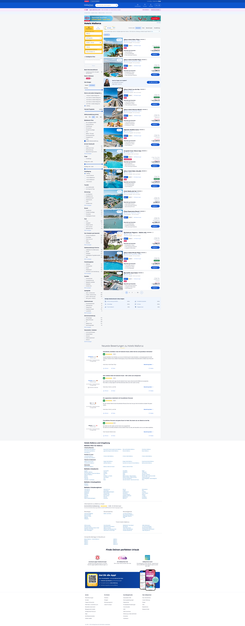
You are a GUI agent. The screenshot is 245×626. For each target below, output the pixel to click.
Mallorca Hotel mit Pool (128, 466)
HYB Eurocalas (87, 525)
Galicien (86, 494)
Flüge (124, 517)
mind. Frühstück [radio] (90, 175)
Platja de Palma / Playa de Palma (130, 477)
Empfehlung (157, 28)
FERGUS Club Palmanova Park (110, 529)
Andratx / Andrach (146, 474)
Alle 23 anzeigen (87, 153)
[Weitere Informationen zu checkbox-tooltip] (101, 71)
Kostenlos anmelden (155, 9)
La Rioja (143, 495)
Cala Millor (125, 470)
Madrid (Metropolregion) (108, 491)
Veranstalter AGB (127, 597)
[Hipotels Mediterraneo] (113, 137)
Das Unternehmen (146, 597)
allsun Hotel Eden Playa (132, 39)
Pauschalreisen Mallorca (128, 514)
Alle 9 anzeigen (87, 273)
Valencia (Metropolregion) (89, 498)
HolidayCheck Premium (90, 611)
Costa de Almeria (126, 494)
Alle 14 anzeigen (87, 205)
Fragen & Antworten (89, 602)
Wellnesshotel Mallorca (147, 462)
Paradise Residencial (127, 530)
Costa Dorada (106, 493)
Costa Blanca (87, 490)
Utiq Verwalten (126, 607)
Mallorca (86, 497)
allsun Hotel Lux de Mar (132, 89)
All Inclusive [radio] (89, 181)
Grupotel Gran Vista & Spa (132, 151)
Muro (104, 479)
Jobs (143, 604)
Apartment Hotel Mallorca (89, 449)
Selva (124, 473)
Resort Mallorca (145, 450)
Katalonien (86, 493)
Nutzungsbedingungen (128, 600)
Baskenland (125, 497)
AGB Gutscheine (127, 611)
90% (97, 117)
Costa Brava (106, 490)
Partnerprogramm (108, 602)
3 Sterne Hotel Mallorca (147, 456)
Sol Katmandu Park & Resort (148, 529)
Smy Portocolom (107, 525)
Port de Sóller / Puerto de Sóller (148, 475)
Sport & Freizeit (87, 514)
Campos (105, 472)
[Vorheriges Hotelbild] (105, 47)
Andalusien (86, 491)
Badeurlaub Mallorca (88, 466)
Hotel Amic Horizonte (88, 529)
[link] (137, 5)
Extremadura (145, 489)
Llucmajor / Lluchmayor (89, 479)
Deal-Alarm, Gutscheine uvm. (91, 604)
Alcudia (85, 470)
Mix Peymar (125, 526)
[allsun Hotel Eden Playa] (113, 47)
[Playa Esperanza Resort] (113, 219)
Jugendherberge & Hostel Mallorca (110, 450)
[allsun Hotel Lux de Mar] (113, 97)
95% (101, 117)
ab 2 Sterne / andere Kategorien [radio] (93, 101)
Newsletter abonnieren (90, 607)
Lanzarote (105, 498)
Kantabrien (125, 493)
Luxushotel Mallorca (88, 456)
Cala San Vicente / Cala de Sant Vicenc (131, 479)
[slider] (102, 89)
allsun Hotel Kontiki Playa (132, 59)
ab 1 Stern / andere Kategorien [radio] (93, 103)
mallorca (86, 543)
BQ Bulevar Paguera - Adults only (135, 232)
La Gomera (144, 497)
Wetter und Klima (107, 513)
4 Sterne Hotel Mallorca (128, 456)
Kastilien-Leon (106, 494)
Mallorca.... (115, 543)
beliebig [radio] (88, 105)
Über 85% (106, 34)
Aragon (124, 490)
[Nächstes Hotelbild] (121, 47)
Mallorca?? (115, 544)
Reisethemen (145, 607)
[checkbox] (93, 72)
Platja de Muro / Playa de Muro (129, 475)
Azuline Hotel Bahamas (128, 529)
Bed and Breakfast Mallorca (128, 449)
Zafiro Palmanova (146, 525)
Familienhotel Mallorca (89, 462)
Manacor (86, 477)
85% (93, 117)
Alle (86, 117)
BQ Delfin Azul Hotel (131, 273)
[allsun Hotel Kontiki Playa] (113, 67)
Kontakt (148, 1)
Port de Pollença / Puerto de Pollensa (92, 473)
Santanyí (105, 473)
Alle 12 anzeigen (87, 244)
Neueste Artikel (145, 609)
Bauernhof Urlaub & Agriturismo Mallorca (112, 449)
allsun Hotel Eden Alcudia (132, 171)
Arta (104, 474)
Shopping (86, 518)
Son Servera (144, 473)
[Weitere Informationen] (150, 50)
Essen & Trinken (87, 516)
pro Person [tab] (92, 85)
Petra (143, 479)
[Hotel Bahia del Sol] (113, 198)
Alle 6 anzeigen (87, 287)
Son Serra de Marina (127, 478)
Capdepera (125, 472)
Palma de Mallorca (88, 474)
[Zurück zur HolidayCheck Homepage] (88, 5)
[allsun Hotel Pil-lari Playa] (113, 260)
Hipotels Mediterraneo (131, 129)
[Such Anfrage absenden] (116, 5)
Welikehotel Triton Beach (128, 525)
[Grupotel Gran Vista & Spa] (113, 158)
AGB (124, 609)
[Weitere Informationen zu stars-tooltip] (101, 93)
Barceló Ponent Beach (147, 527)
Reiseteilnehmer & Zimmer (91, 49)
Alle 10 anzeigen (87, 312)
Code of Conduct (108, 604)
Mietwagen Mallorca (127, 516)
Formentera (144, 498)
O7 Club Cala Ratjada (146, 526)
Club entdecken (145, 9)
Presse (143, 602)
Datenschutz (126, 602)
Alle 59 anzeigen (88, 341)
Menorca (125, 498)
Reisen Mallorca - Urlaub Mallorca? (91, 539)
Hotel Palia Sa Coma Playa (109, 530)
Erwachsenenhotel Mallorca (148, 461)
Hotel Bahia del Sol (130, 191)
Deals (86, 1)
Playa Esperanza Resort (132, 211)
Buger (143, 470)
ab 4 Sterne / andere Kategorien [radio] (93, 97)
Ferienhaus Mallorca (146, 449)
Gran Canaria (106, 495)
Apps (86, 613)
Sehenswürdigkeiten (88, 513)
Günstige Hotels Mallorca (89, 457)
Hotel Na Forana (87, 526)
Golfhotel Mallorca (107, 462)
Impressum (125, 618)
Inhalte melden (88, 618)
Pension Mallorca (126, 450)
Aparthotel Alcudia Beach (109, 526)
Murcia (124, 489)
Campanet (144, 472)
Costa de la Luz (106, 489)
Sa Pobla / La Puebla (107, 475)
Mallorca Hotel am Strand (108, 466)
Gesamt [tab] (86, 85)
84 (137, 292)
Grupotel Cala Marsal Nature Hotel (91, 527)
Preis (143, 28)
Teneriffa (86, 495)
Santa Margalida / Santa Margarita (149, 478)
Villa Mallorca (87, 452)
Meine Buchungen (89, 597)
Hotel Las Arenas (107, 527)
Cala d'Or (86, 478)
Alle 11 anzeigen (87, 230)
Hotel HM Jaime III (146, 530)
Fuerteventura (126, 491)
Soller (124, 474)
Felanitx (86, 475)
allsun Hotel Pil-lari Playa (132, 252)
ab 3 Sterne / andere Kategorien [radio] (93, 99)
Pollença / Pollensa (88, 472)
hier (152, 31)
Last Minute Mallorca (127, 513)
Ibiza (143, 490)
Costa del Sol (87, 489)
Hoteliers (106, 597)
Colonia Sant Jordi (146, 477)
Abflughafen (88, 36)
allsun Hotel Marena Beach (133, 109)
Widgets (106, 600)
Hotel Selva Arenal (127, 527)
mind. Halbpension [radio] (90, 177)
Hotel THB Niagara (88, 530)
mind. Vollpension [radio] (90, 179)
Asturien (105, 497)
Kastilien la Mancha (127, 495)
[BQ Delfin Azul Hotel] (113, 280)
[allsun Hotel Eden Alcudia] (113, 178)
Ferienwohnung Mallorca (89, 450)
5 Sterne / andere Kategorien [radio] (92, 95)
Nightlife (86, 517)
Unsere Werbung (146, 600)
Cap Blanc (86, 485)
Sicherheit (125, 616)
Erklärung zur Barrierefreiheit (129, 613)
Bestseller (138, 28)
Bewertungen (149, 28)
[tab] (89, 28)
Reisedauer (87, 45)
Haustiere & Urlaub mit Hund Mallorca (131, 462)
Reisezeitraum (88, 40)
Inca (104, 478)
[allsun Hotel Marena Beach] (113, 117)
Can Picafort (106, 470)
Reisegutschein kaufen (90, 609)
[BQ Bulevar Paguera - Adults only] (113, 240)
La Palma (144, 491)
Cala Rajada (106, 477)
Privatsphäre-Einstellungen (129, 604)
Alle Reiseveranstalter (90, 616)
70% (90, 117)
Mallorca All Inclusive (88, 461)
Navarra (143, 494)
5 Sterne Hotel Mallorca (108, 456)
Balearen (86, 483)
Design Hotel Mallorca (127, 461)
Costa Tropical (145, 493)
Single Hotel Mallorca (108, 461)
